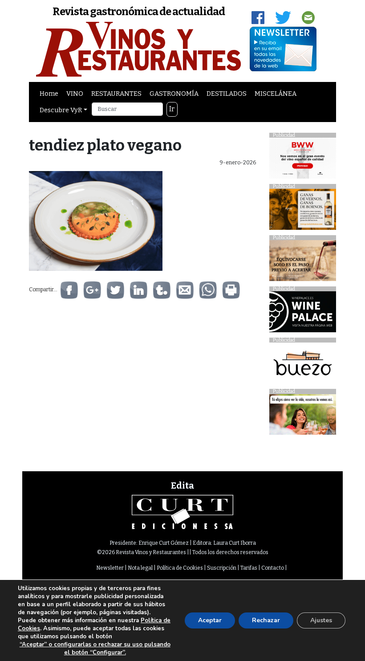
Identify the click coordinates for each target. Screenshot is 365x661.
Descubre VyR (61, 110)
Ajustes (321, 620)
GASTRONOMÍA (174, 94)
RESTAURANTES (116, 94)
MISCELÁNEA (275, 94)
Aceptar (210, 620)
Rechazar (266, 620)
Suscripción (221, 568)
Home (49, 94)
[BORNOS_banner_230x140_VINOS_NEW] (302, 211)
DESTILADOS (227, 94)
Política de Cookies (180, 568)
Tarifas (248, 568)
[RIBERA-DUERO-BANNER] (302, 263)
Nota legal (140, 568)
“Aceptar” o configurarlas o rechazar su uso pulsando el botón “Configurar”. (95, 649)
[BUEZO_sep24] (302, 365)
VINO (74, 94)
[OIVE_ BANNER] (302, 416)
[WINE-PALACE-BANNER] (302, 314)
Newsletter (110, 568)
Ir (171, 109)
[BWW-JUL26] (302, 160)
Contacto (272, 568)
